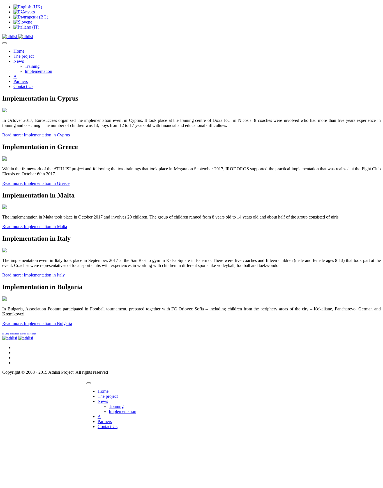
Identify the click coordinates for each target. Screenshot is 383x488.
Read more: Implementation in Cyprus (36, 135)
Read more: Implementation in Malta (34, 226)
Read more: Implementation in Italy (33, 275)
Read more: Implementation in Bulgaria (37, 323)
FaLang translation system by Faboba (19, 334)
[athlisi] (17, 36)
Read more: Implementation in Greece (36, 183)
